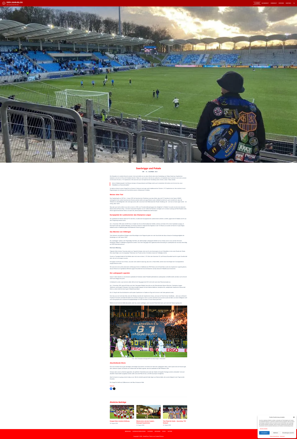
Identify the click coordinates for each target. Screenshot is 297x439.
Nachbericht (265, 3)
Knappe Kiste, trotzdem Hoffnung (119, 421)
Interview (281, 3)
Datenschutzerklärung (274, 436)
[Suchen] (294, 3)
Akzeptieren (264, 432)
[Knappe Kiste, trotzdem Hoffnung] (122, 412)
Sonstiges (288, 3)
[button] (294, 417)
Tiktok (164, 431)
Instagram (157, 431)
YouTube (170, 431)
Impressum (282, 436)
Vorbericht (274, 3)
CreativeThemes (159, 436)
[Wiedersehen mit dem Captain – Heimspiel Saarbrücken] (148, 412)
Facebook (150, 431)
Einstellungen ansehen (288, 432)
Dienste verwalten (263, 428)
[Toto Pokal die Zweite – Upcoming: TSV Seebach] (175, 412)
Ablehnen (275, 432)
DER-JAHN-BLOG (15, 2)
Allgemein (257, 3)
